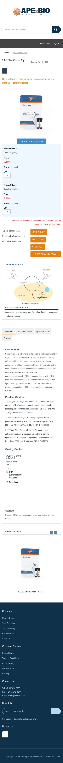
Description (9, 331)
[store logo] (31, 11)
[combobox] (31, 29)
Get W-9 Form (8, 668)
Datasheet (13, 482)
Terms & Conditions (10, 658)
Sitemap (5, 674)
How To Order (8, 618)
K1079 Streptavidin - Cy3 (23, 592)
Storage (7, 338)
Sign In (56, 43)
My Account (45, 43)
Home (6, 53)
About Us (6, 639)
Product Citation (25, 331)
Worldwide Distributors (11, 241)
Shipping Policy (8, 628)
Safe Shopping (8, 623)
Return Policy (8, 633)
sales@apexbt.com (16, 236)
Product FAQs (8, 653)
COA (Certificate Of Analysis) (15, 475)
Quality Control (43, 331)
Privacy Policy (8, 663)
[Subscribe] (56, 711)
